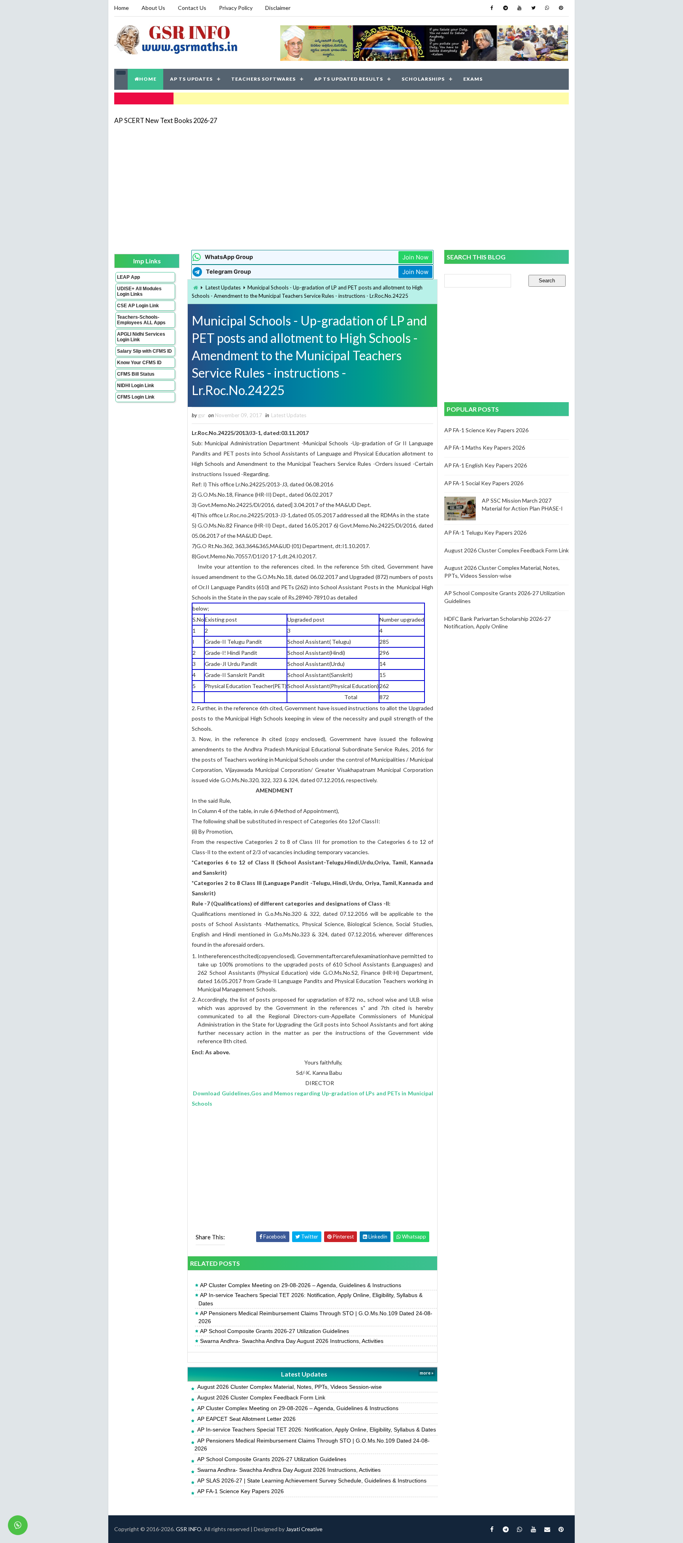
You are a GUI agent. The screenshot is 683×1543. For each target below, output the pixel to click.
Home (121, 7)
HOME (148, 79)
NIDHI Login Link (135, 385)
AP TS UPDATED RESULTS (348, 79)
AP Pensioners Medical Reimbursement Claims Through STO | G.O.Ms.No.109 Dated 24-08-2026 (315, 1317)
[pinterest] (561, 8)
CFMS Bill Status (136, 374)
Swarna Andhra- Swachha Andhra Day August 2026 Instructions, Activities (291, 1341)
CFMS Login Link (136, 397)
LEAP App (128, 277)
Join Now (415, 257)
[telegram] (505, 8)
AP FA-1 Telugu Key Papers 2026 (485, 532)
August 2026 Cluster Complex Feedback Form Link (261, 1397)
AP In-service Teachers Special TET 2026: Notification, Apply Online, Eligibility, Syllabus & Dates (310, 1299)
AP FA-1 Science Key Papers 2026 (240, 1491)
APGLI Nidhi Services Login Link (141, 336)
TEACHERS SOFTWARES (263, 79)
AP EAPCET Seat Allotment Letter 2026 (246, 1419)
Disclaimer (278, 7)
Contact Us (192, 7)
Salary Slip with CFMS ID (144, 351)
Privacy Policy (236, 7)
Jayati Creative (304, 1529)
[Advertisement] (341, 186)
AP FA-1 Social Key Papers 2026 (483, 483)
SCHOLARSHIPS (423, 79)
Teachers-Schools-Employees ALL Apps (141, 319)
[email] (547, 1529)
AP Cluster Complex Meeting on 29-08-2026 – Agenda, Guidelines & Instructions (300, 1285)
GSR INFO (189, 1529)
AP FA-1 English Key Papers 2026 (485, 465)
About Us (153, 7)
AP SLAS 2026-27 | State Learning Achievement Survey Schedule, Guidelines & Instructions (311, 1480)
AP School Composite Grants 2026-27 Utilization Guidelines (274, 1331)
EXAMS (473, 79)
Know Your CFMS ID (139, 362)
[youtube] (519, 8)
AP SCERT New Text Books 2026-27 (165, 120)
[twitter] (533, 8)
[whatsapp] (547, 8)
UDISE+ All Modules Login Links (139, 291)
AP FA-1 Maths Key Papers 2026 (484, 447)
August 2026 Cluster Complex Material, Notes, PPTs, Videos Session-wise (289, 1387)
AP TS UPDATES (191, 79)
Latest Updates (223, 287)
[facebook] (492, 8)
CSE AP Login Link (138, 305)
